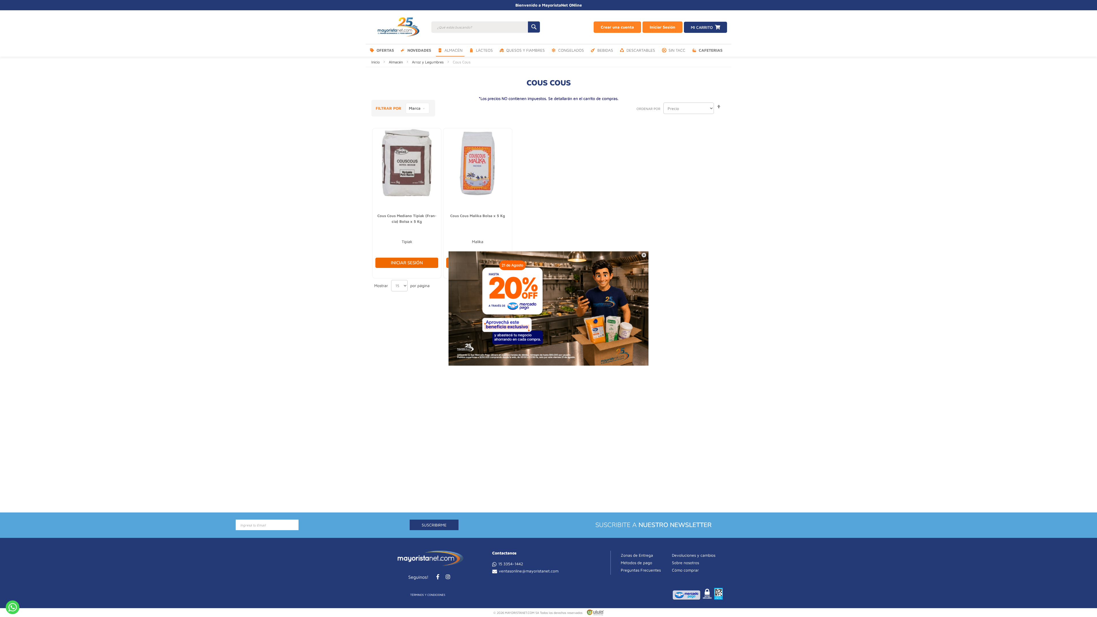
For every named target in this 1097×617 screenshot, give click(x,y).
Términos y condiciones (427, 594)
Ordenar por (648, 109)
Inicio (376, 62)
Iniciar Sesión (662, 27)
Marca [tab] (415, 108)
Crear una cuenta (617, 27)
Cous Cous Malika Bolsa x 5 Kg (477, 215)
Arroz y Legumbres (428, 62)
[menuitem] (382, 50)
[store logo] (398, 27)
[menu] (548, 50)
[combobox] (485, 27)
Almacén (396, 62)
